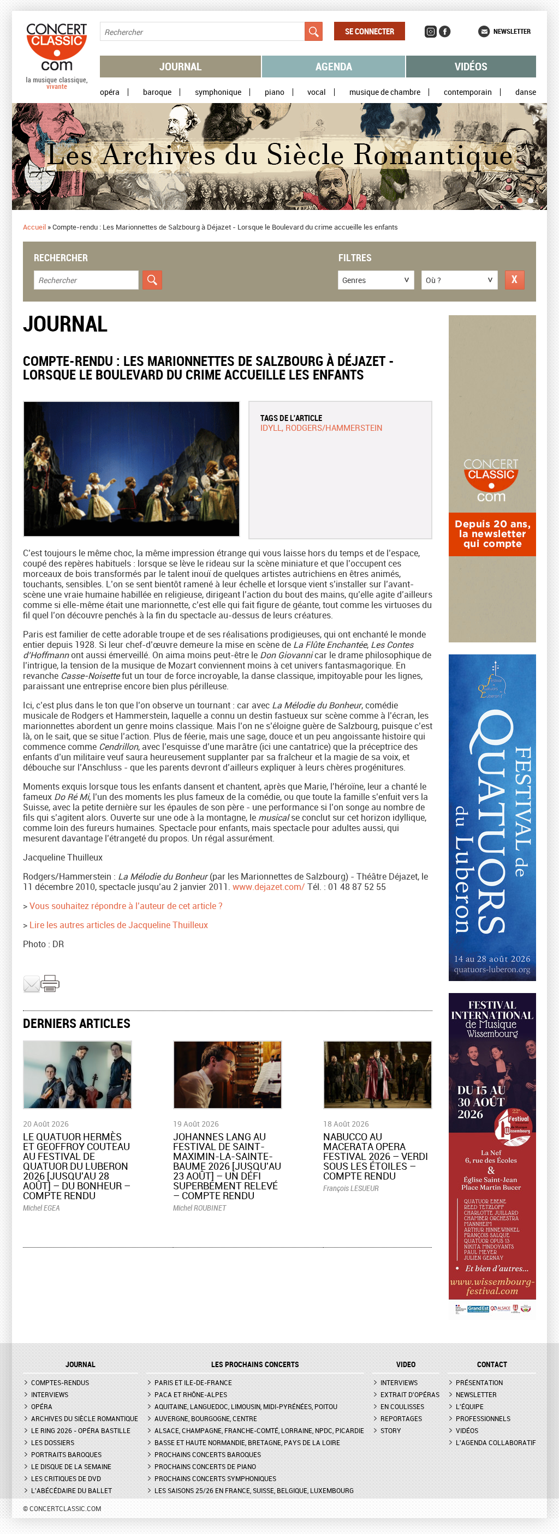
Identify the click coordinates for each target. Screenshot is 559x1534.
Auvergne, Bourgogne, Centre (205, 1418)
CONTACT (492, 1364)
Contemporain (468, 92)
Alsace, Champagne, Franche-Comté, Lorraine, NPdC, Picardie (259, 1430)
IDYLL (271, 427)
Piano (274, 92)
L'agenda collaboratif (496, 1442)
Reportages (401, 1418)
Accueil (34, 227)
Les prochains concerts (255, 1364)
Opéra (110, 92)
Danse (525, 92)
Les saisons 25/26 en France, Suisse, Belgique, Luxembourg (254, 1490)
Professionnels (483, 1418)
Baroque (157, 92)
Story (390, 1430)
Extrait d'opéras (409, 1394)
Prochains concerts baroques (207, 1454)
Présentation (479, 1382)
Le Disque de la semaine (71, 1466)
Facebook (445, 32)
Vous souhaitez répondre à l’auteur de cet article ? (126, 906)
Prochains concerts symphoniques (215, 1478)
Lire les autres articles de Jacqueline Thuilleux (118, 925)
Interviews (49, 1394)
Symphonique (218, 92)
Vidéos (471, 66)
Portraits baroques (66, 1454)
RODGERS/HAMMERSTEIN (334, 427)
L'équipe (470, 1406)
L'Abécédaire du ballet (71, 1490)
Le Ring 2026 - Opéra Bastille (80, 1430)
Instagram (431, 32)
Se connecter (369, 31)
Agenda (334, 66)
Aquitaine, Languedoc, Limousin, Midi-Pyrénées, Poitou (245, 1406)
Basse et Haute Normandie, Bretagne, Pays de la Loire (247, 1442)
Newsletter (512, 31)
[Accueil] (57, 87)
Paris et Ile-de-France (193, 1382)
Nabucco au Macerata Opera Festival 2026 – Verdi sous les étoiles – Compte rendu (375, 1156)
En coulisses (402, 1406)
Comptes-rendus (60, 1382)
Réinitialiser (515, 280)
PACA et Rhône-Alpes (190, 1394)
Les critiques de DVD (66, 1478)
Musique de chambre (384, 92)
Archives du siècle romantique (84, 1418)
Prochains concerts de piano (205, 1466)
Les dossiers (52, 1442)
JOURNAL (81, 1364)
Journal (180, 66)
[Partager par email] (31, 990)
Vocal (316, 92)
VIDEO (405, 1364)
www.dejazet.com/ (269, 887)
